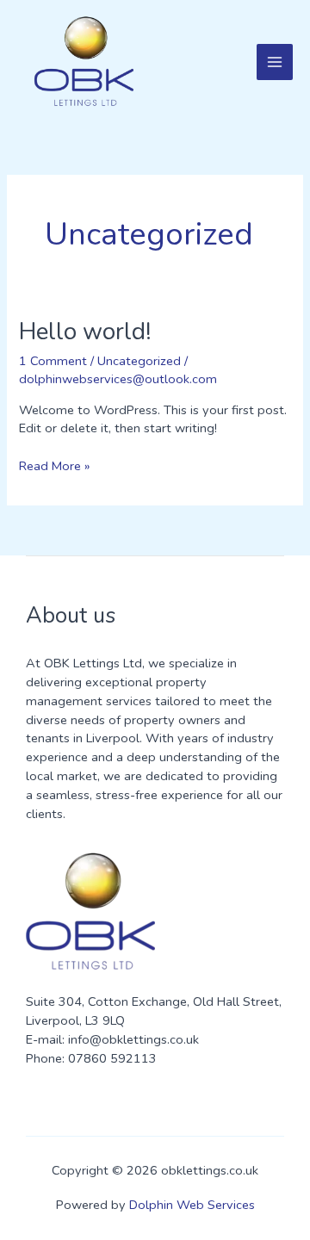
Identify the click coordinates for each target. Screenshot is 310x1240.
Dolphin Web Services (192, 1204)
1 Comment (53, 360)
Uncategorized (139, 360)
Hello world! (85, 331)
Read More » (54, 465)
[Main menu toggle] (275, 62)
